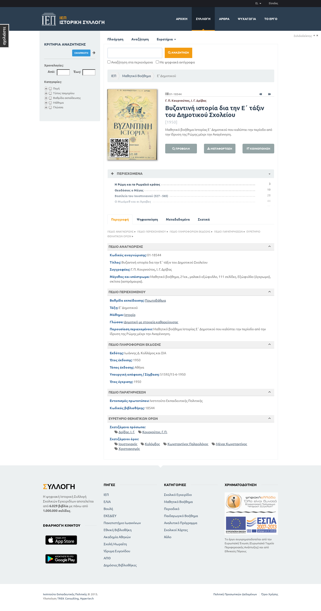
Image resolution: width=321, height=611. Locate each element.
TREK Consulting (68, 598)
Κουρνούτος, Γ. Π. (154, 432)
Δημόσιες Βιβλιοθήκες (120, 565)
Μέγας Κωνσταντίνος (231, 444)
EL (257, 3)
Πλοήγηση (115, 39)
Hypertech (87, 598)
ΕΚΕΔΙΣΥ (110, 516)
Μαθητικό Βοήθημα (136, 76)
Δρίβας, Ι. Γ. (127, 432)
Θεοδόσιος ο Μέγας (129, 190)
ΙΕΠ (113, 76)
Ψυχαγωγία (247, 18)
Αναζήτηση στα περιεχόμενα (131, 62)
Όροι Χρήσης (269, 594)
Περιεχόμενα (129, 173)
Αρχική (182, 18)
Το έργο (270, 18)
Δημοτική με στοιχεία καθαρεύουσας (151, 322)
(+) (314, 36)
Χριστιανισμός (129, 449)
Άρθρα (224, 18)
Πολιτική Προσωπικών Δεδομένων (235, 594)
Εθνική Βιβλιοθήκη (118, 530)
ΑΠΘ (107, 558)
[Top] (269, 246)
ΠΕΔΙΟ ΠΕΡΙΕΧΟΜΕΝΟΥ (151, 231)
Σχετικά (204, 219)
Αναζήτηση (140, 39)
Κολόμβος (152, 444)
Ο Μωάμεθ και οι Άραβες (133, 201)
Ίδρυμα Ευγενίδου (117, 551)
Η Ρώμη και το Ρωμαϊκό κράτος (137, 184)
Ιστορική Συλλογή (82, 19)
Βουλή (108, 509)
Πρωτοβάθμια (155, 300)
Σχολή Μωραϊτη (115, 544)
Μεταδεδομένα (178, 219)
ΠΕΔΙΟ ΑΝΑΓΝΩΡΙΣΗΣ (120, 231)
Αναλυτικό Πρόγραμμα (180, 523)
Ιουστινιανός (128, 444)
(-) (317, 36)
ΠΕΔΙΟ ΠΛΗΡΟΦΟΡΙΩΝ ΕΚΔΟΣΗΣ (190, 231)
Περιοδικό (171, 509)
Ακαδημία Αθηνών (117, 537)
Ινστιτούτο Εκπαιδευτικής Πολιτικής (65, 594)
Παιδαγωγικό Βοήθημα (181, 516)
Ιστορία (129, 315)
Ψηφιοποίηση (147, 219)
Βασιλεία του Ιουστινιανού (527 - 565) (141, 196)
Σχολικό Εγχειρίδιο (178, 495)
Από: (51, 72)
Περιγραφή (120, 219)
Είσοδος (273, 3)
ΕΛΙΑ (107, 502)
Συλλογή (203, 18)
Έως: (77, 72)
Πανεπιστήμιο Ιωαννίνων (122, 523)
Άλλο (167, 537)
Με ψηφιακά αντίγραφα (177, 62)
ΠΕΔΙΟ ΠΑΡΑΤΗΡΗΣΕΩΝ (228, 231)
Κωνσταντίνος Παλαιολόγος (188, 444)
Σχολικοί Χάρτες (176, 530)
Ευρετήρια (165, 39)
